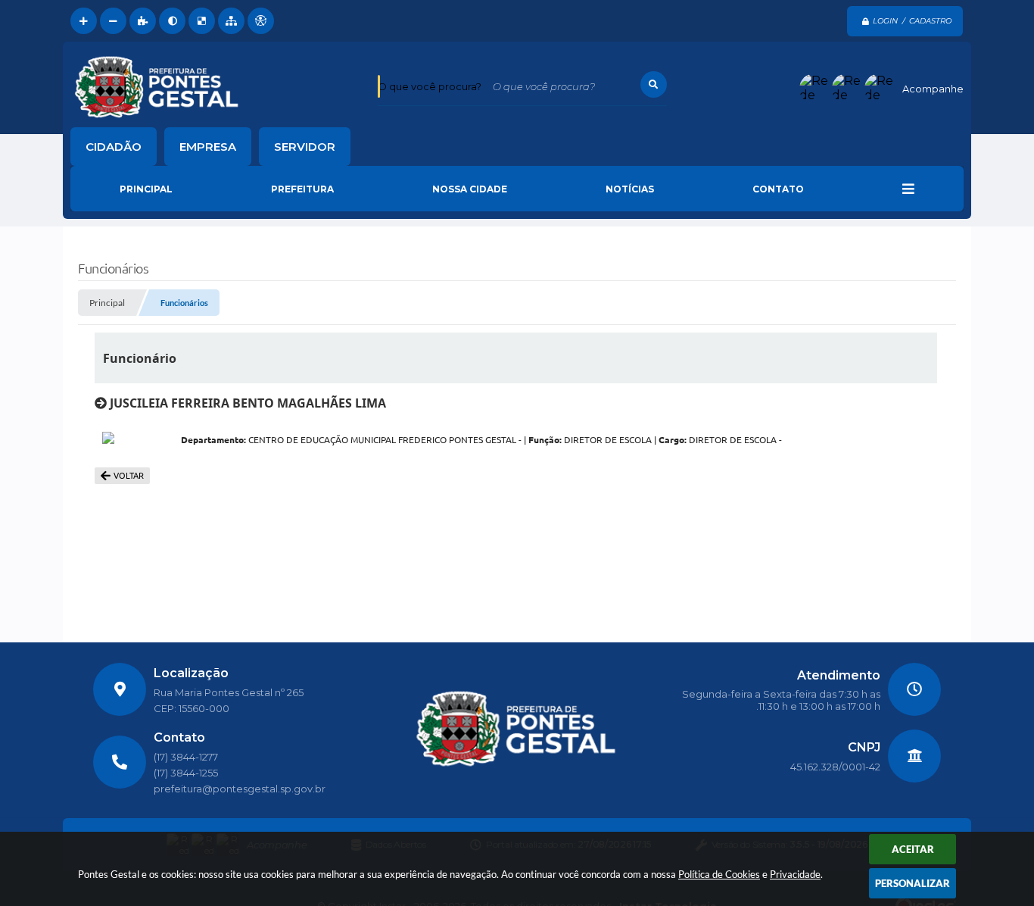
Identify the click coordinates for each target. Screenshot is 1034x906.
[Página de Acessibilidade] (261, 21)
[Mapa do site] (231, 21)
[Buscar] (653, 84)
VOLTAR (129, 475)
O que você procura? (429, 86)
